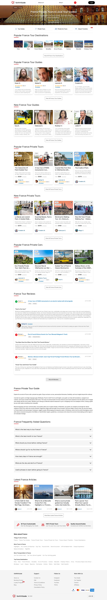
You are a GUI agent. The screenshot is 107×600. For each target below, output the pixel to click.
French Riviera (26, 561)
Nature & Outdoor (19, 549)
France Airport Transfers (66, 540)
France (16, 540)
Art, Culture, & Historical (27, 546)
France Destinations (79, 540)
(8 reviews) (30, 323)
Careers (76, 582)
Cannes (51, 561)
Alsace (26, 564)
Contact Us (37, 578)
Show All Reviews (53, 379)
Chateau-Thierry (65, 561)
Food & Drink (45, 546)
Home (15, 7)
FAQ (35, 580)
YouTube (56, 582)
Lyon (22, 564)
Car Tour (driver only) (20, 555)
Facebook (57, 580)
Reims (50, 564)
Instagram (57, 578)
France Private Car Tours (51, 540)
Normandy (39, 564)
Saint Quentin (65, 564)
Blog (15, 585)
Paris (15, 561)
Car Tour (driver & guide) (34, 555)
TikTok (56, 585)
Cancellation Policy (39, 587)
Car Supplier (77, 580)
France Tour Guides (24, 540)
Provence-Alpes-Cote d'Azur (83, 561)
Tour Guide (77, 578)
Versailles (34, 561)
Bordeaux (16, 564)
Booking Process (18, 580)
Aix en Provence (42, 561)
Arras (72, 561)
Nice (19, 561)
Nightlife (27, 549)
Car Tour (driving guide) (49, 555)
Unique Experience (79, 546)
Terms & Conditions (39, 582)
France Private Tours (37, 540)
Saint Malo (57, 564)
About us (16, 578)
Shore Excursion (55, 546)
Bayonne (32, 564)
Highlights (16, 546)
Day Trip (38, 546)
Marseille (56, 561)
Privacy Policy (38, 585)
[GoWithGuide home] (19, 2)
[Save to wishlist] (31, 69)
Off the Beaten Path (66, 546)
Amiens (46, 564)
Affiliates (76, 585)
